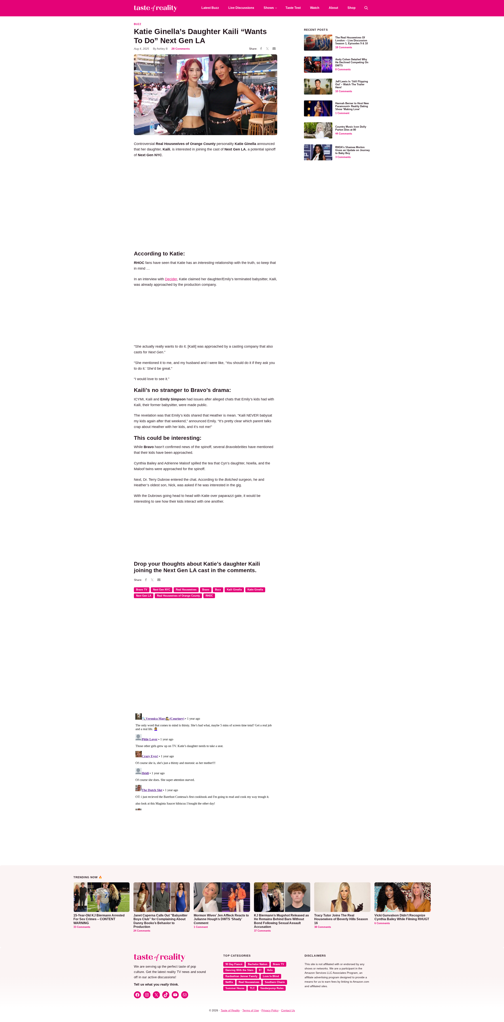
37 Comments (262, 930)
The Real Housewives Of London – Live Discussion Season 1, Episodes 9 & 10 (351, 40)
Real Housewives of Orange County (178, 595)
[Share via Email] (274, 48)
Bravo (205, 589)
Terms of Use (250, 1010)
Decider (171, 279)
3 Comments (343, 157)
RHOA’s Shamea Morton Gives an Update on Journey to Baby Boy (352, 150)
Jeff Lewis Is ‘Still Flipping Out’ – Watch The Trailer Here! (351, 84)
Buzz (137, 24)
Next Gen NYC (161, 589)
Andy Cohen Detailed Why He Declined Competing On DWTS (351, 62)
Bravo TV (141, 589)
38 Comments (322, 927)
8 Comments (343, 69)
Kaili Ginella (234, 589)
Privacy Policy (270, 1010)
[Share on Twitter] (267, 48)
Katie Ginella (255, 589)
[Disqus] (205, 658)
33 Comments (81, 927)
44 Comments (343, 133)
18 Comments (343, 47)
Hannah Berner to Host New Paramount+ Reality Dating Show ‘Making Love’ (352, 106)
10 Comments (343, 91)
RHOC (209, 595)
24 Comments (141, 930)
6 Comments (382, 923)
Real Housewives (186, 589)
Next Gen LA (143, 595)
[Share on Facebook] (261, 48)
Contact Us (288, 1010)
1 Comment (342, 113)
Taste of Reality (230, 1010)
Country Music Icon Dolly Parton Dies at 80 (350, 128)
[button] (366, 8)
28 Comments (180, 48)
